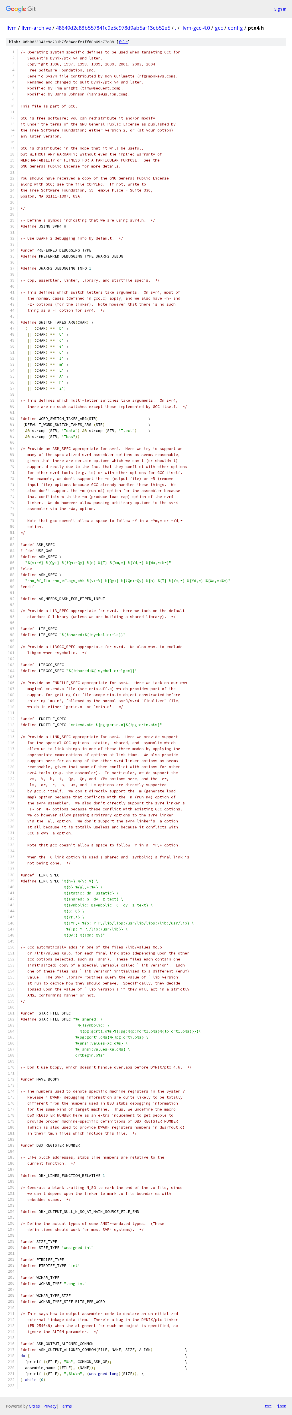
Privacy (49, 1406)
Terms (66, 1406)
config (235, 27)
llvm (11, 27)
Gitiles (34, 1406)
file (123, 41)
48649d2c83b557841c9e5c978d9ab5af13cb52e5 (113, 27)
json (281, 1405)
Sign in (280, 9)
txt (268, 1405)
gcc (219, 27)
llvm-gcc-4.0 (195, 27)
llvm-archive (36, 27)
